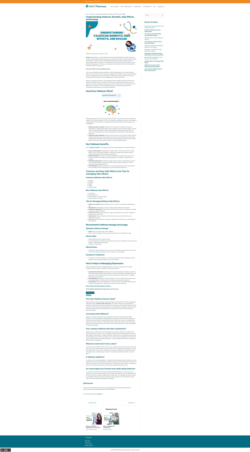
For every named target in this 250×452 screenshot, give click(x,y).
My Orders (87, 440)
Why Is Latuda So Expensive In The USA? (93, 426)
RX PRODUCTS (137, 6)
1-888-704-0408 (88, 1)
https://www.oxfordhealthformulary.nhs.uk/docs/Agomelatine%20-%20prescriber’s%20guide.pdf (107, 387)
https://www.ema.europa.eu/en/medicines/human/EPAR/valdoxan (99, 389)
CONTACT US (161, 6)
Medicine (88, 53)
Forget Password (89, 445)
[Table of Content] (119, 95)
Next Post (131, 402)
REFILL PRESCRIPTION (126, 6)
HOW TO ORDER (114, 6)
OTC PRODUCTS (147, 6)
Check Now (89, 292)
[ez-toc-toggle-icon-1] (118, 95)
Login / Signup (88, 443)
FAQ (154, 6)
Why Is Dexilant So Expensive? (109, 426)
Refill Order (87, 442)
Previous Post (92, 402)
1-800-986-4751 (97, 1)
